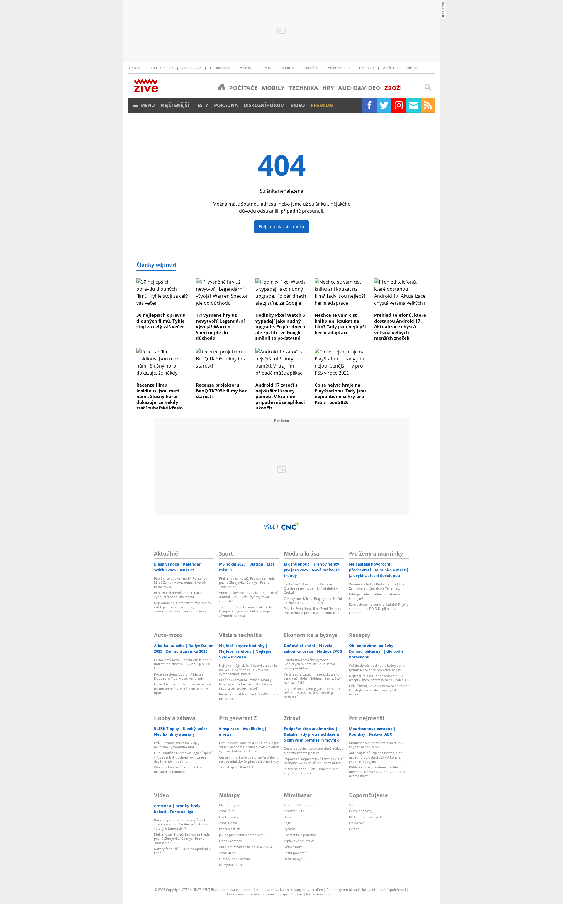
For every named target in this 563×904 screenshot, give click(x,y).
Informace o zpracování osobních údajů (257, 894)
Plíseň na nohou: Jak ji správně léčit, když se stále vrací (311, 771)
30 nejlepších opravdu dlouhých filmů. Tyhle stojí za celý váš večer (161, 320)
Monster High (294, 811)
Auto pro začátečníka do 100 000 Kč (245, 846)
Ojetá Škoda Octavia (234, 858)
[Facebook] (369, 105)
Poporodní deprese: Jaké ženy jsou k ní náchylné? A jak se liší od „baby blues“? (313, 760)
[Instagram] (398, 105)
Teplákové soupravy (299, 841)
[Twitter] (384, 105)
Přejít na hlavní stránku (281, 226)
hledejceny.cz (229, 805)
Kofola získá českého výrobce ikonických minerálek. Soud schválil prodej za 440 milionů (311, 664)
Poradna (226, 105)
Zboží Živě (226, 811)
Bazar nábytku (295, 858)
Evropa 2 (355, 829)
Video (298, 105)
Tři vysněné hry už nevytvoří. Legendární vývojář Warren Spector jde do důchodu (220, 326)
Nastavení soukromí (321, 894)
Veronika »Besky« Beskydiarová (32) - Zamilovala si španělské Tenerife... (376, 586)
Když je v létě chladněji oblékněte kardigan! (374, 596)
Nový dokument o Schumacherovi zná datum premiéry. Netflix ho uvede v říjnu (183, 688)
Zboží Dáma (228, 823)
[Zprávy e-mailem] (413, 105)
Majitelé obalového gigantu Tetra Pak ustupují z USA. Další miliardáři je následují (312, 692)
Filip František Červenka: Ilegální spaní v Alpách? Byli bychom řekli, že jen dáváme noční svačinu (183, 757)
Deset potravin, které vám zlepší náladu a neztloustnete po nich (314, 750)
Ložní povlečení (296, 853)
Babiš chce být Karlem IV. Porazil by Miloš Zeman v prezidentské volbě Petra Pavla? (180, 582)
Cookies (297, 894)
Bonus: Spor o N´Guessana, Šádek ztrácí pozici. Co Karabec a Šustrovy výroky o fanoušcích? (180, 824)
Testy (201, 105)
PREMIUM (322, 105)
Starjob (354, 805)
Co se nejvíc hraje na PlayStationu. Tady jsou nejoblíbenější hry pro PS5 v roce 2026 (340, 393)
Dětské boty (293, 846)
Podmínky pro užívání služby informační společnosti (366, 889)
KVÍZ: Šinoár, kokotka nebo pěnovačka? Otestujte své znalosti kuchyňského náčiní (379, 690)
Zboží (393, 88)
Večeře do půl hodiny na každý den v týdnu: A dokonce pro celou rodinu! (377, 667)
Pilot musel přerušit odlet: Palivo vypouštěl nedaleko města (179, 594)
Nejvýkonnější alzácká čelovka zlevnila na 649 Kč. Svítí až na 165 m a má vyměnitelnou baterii (248, 669)
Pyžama (290, 829)
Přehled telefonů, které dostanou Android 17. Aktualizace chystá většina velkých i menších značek (400, 326)
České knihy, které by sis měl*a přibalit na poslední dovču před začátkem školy (249, 759)
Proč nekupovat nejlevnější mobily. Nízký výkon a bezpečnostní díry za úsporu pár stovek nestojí (245, 684)
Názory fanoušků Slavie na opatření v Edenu (182, 851)
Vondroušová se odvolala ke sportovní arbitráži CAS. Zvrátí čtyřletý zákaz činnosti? (248, 596)
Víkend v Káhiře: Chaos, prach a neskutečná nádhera (178, 769)
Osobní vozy (228, 817)
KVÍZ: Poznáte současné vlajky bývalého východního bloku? (176, 745)
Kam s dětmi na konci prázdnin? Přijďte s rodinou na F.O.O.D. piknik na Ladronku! (378, 608)
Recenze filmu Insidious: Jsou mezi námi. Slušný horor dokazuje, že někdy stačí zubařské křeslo (159, 396)
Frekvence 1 (358, 823)
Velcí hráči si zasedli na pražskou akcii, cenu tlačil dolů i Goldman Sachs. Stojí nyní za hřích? (313, 678)
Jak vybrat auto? (231, 864)
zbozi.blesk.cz (229, 829)
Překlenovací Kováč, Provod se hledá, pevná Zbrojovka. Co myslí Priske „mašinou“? (247, 582)
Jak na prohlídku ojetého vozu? (242, 835)
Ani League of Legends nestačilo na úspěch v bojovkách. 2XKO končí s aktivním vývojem (375, 757)
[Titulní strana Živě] (221, 87)
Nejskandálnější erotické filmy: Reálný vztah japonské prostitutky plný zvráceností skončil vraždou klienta (182, 607)
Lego (287, 823)
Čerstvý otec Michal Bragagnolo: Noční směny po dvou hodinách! (313, 600)
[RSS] (428, 105)
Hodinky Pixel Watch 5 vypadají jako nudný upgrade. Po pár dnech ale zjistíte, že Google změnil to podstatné (280, 326)
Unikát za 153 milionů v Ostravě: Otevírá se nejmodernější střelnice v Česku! (311, 588)
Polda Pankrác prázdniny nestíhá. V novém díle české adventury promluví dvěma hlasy (377, 771)
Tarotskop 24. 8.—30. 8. (236, 767)
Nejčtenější (175, 105)
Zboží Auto (227, 853)
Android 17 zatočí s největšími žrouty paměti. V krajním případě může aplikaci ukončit (280, 396)
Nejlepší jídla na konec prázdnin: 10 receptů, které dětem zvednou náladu (377, 677)
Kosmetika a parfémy (300, 835)
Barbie (289, 817)
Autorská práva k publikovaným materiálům (289, 889)
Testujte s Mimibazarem (301, 805)
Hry (328, 88)
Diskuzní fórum (264, 105)
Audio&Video (359, 88)
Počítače (243, 88)
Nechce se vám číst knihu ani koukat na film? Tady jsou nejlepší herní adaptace (340, 323)
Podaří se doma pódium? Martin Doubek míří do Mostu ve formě (178, 676)
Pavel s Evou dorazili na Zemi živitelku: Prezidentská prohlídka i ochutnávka (313, 610)
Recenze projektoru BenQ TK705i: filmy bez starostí (221, 390)
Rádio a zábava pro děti (367, 817)
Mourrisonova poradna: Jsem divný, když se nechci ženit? (376, 745)
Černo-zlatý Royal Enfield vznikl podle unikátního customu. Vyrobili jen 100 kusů (182, 664)
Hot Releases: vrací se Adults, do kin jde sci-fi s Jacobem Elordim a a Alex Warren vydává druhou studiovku (249, 747)
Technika (303, 88)
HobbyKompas (230, 841)
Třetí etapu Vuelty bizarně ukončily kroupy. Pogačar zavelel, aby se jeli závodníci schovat (245, 611)
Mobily (273, 88)
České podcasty (360, 811)
